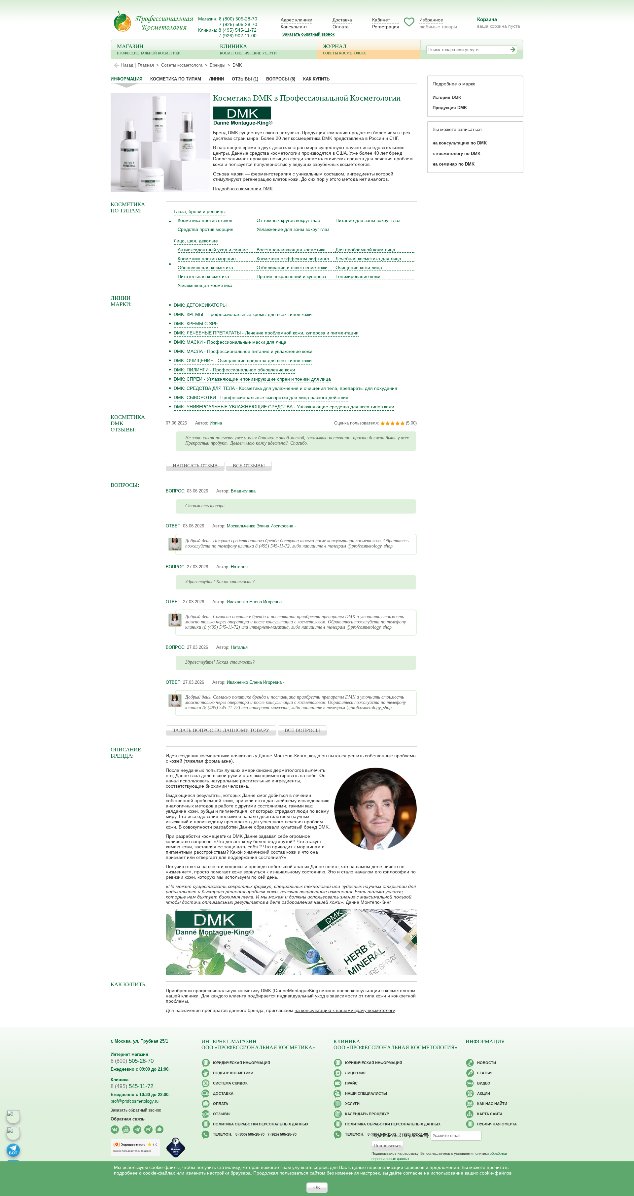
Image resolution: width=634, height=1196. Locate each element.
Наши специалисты (366, 1093)
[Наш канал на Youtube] (126, 1129)
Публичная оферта (497, 1124)
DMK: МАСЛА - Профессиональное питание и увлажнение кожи (243, 351)
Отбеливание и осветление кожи (292, 267)
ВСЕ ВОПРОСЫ (302, 730)
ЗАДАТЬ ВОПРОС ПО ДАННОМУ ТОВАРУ (221, 730)
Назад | (128, 65)
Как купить (316, 79)
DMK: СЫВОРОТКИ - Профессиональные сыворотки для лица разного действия (261, 397)
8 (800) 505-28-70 (238, 18)
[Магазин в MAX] (13, 1133)
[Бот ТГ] (13, 1150)
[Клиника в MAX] (13, 1116)
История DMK (447, 97)
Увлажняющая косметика (205, 285)
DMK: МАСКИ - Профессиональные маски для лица (230, 342)
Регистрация (385, 26)
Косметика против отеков (205, 220)
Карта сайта (490, 1114)
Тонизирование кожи (357, 276)
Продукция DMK (450, 107)
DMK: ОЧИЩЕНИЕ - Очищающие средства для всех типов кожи (243, 360)
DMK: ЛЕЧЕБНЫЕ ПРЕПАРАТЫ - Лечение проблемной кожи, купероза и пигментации (266, 332)
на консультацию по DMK (460, 143)
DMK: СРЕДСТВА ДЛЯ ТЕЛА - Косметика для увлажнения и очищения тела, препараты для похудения (285, 388)
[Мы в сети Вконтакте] (115, 1129)
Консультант (294, 26)
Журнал (344, 49)
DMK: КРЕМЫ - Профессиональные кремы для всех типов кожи (243, 314)
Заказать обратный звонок (308, 34)
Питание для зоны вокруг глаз (367, 220)
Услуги (352, 1104)
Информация (126, 79)
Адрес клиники (296, 19)
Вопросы (280, 79)
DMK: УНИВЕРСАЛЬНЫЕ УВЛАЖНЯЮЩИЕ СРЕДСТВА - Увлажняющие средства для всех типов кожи (284, 406)
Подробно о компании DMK (243, 188)
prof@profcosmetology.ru (134, 1101)
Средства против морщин (205, 229)
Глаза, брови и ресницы (200, 211)
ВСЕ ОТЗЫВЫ (249, 465)
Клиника (248, 49)
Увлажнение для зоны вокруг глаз (293, 229)
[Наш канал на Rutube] (148, 1129)
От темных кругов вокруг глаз (288, 220)
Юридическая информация (241, 1063)
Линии (216, 79)
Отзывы (245, 79)
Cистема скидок (230, 1083)
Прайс (351, 1083)
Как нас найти (492, 1104)
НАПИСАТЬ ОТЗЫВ (195, 465)
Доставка (342, 19)
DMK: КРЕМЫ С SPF (196, 323)
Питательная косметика (203, 276)
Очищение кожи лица (358, 267)
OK (317, 1187)
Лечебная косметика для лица (368, 258)
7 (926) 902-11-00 (238, 35)
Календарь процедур (367, 1114)
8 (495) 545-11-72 (238, 30)
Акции (483, 1093)
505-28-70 (132, 1061)
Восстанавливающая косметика (291, 249)
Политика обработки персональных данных (260, 1124)
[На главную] (153, 21)
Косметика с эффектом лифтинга (293, 258)
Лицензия (355, 1073)
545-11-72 (132, 1086)
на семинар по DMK (454, 164)
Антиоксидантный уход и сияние (213, 249)
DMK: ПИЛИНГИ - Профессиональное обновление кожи (234, 369)
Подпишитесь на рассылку (400, 1135)
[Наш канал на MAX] (160, 1129)
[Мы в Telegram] (137, 1129)
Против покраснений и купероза (291, 276)
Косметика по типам (175, 79)
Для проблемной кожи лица (365, 249)
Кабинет (381, 19)
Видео (483, 1083)
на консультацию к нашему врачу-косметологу (345, 1010)
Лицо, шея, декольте (196, 240)
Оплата (341, 26)
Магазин (149, 49)
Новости (486, 1063)
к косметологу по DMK (456, 153)
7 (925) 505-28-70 (238, 24)
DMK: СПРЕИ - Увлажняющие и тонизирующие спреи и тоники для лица (252, 379)
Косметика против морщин (207, 258)
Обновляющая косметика (205, 267)
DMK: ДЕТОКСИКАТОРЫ (200, 305)
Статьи (484, 1073)
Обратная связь (128, 1119)
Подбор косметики (233, 1073)
